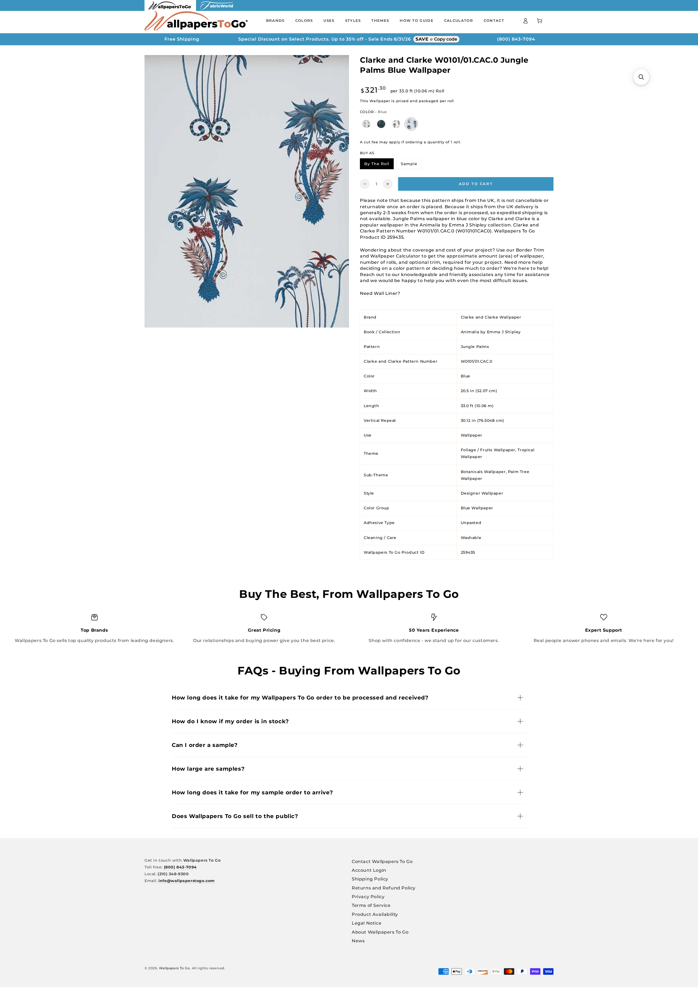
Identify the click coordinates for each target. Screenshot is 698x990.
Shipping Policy (370, 879)
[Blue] (411, 124)
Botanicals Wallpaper (483, 471)
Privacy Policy (368, 896)
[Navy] (381, 124)
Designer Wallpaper (482, 493)
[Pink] (366, 124)
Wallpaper (471, 435)
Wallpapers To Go (174, 968)
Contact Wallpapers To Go (382, 861)
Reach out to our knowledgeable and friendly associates (426, 274)
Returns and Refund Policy (384, 888)
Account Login (369, 870)
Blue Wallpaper (477, 507)
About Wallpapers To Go (380, 932)
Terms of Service (371, 905)
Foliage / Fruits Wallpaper (488, 449)
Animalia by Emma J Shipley (491, 331)
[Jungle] (396, 124)
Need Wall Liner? (380, 293)
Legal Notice (366, 923)
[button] (641, 77)
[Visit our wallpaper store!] (170, 9)
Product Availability (375, 914)
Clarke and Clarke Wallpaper (491, 316)
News (358, 940)
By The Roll (379, 164)
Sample (411, 164)
